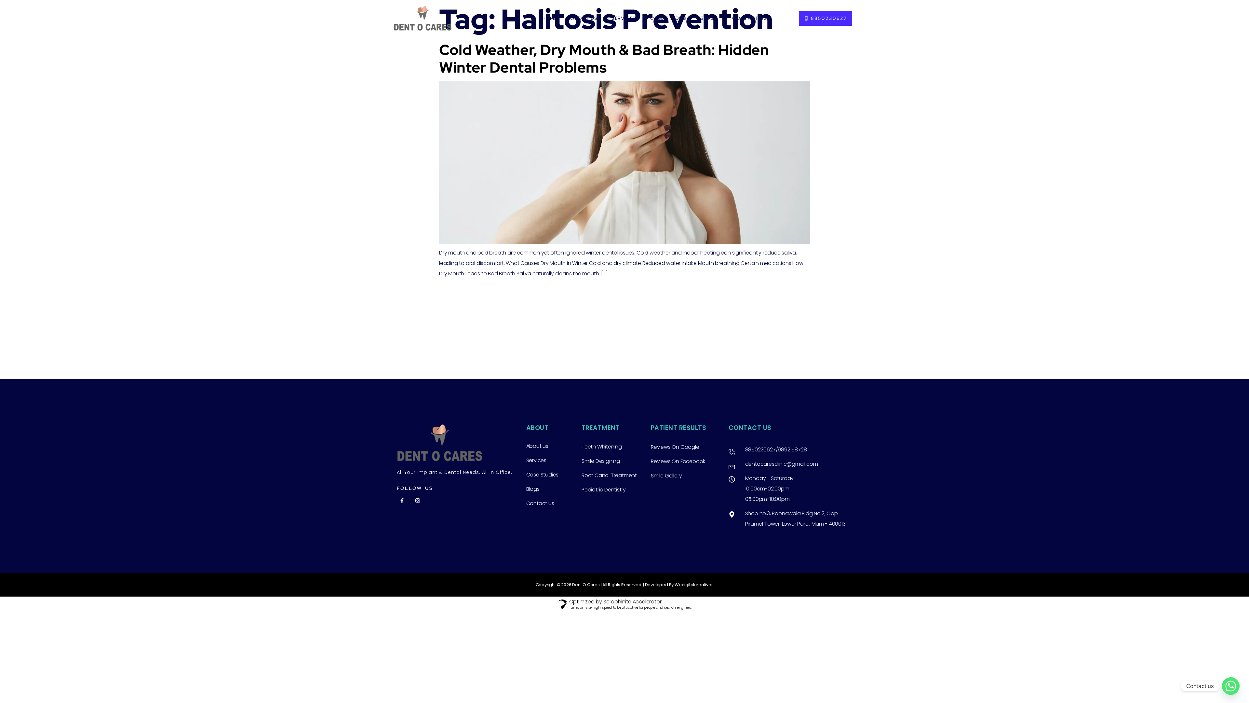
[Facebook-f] (402, 500)
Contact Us (749, 18)
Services (624, 18)
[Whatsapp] (1231, 686)
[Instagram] (417, 500)
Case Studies (668, 18)
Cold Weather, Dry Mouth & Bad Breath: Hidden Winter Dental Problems (604, 58)
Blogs (709, 18)
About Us (584, 18)
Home (549, 18)
